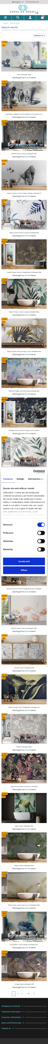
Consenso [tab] (8, 479)
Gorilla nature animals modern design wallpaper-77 (24, 193)
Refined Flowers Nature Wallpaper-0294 (24, 628)
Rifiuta (24, 570)
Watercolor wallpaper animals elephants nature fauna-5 (24, 114)
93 (29, 994)
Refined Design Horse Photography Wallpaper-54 (24, 707)
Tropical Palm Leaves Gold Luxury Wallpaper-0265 (24, 905)
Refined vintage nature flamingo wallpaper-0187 (24, 391)
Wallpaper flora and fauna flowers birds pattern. (24, 430)
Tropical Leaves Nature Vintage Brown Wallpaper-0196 (24, 272)
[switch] (41, 533)
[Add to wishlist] (44, 45)
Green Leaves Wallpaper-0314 (24, 826)
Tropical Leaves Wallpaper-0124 (24, 865)
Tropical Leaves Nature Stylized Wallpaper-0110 (24, 233)
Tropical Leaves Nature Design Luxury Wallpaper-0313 (24, 351)
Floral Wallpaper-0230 (24, 74)
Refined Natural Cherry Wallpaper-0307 (24, 154)
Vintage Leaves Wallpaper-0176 (24, 984)
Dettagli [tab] (20, 479)
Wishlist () (33, 2)
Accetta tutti (24, 561)
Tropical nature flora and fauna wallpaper (24, 786)
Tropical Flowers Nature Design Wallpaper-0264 (24, 312)
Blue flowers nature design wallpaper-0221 (24, 944)
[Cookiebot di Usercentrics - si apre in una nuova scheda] (34, 471)
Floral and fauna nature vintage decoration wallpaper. (24, 589)
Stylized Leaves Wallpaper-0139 (24, 668)
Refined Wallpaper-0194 (24, 747)
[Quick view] (44, 49)
